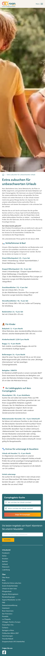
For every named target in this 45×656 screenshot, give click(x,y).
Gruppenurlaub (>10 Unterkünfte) (13, 641)
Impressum (6, 608)
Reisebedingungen (8, 597)
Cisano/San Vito (8, 625)
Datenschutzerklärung (9, 605)
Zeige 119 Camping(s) (22, 515)
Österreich (5, 567)
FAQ (3, 602)
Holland (5, 564)
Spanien (5, 561)
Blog (3, 580)
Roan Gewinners (7, 611)
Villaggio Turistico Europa (11, 622)
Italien (4, 556)
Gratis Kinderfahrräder (10, 586)
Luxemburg (6, 570)
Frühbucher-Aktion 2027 (10, 633)
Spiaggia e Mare (8, 630)
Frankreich (5, 553)
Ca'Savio (5, 628)
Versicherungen (7, 636)
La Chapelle (6, 619)
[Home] (3, 175)
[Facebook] (4, 652)
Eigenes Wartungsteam (10, 594)
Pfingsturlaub (6, 591)
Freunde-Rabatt (7, 639)
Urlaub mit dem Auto (9, 589)
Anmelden (7, 540)
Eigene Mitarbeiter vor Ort (11, 600)
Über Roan (6, 577)
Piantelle (5, 616)
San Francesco (7, 614)
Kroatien (5, 559)
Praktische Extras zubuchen (11, 583)
